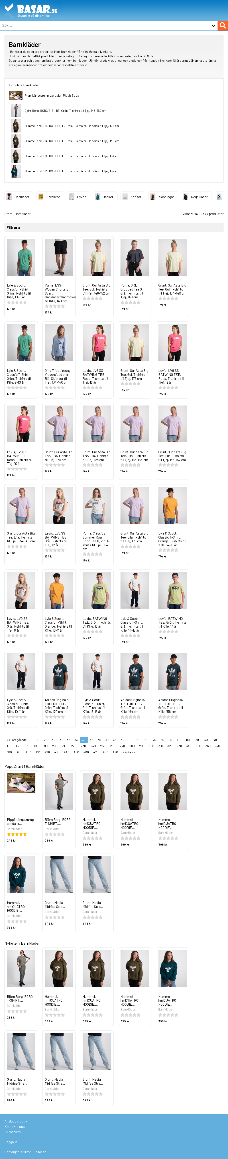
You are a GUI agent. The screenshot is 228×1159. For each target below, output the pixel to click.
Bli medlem (12, 1132)
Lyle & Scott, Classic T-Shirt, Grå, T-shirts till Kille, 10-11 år (18, 705)
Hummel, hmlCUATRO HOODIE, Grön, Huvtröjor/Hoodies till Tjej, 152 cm (72, 171)
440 (66, 752)
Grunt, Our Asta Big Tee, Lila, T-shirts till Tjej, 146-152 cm (172, 456)
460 (86, 752)
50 (138, 740)
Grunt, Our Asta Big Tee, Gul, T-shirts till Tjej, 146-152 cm (96, 289)
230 (83, 746)
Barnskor (53, 197)
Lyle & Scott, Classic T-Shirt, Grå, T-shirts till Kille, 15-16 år (94, 705)
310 (161, 746)
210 (64, 746)
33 (76, 740)
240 (93, 746)
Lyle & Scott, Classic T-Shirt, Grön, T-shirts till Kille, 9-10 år (19, 376)
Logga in (10, 1142)
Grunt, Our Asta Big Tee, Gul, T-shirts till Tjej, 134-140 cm (172, 289)
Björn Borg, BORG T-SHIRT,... (58, 821)
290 (142, 746)
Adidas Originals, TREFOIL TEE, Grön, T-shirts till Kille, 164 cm (132, 705)
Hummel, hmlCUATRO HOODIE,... (91, 823)
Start (8, 213)
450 (76, 752)
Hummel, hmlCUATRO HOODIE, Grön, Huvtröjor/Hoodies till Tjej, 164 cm (72, 156)
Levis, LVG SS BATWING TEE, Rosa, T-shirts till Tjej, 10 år (19, 458)
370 (217, 746)
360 (208, 746)
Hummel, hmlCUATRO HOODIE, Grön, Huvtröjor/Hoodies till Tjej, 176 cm (72, 126)
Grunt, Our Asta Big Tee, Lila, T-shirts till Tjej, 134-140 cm (21, 537)
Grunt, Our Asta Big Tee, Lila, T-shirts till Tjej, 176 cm (134, 537)
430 (56, 752)
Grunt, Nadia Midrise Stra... (55, 904)
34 (84, 740)
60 (146, 740)
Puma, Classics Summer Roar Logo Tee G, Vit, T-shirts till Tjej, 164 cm (96, 541)
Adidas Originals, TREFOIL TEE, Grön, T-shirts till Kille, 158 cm (170, 705)
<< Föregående (16, 740)
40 (130, 740)
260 (112, 746)
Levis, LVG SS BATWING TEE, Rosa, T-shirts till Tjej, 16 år (95, 376)
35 (91, 740)
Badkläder (21, 197)
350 (198, 746)
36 (99, 740)
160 (18, 746)
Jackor (108, 197)
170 (27, 746)
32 (68, 740)
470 (95, 752)
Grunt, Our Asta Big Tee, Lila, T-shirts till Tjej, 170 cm (59, 456)
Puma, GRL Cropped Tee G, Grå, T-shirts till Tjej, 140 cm (131, 291)
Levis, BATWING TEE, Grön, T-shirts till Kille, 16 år (97, 622)
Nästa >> (128, 752)
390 (18, 752)
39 (122, 740)
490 (115, 752)
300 (151, 746)
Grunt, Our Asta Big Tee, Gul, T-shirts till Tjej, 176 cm (134, 374)
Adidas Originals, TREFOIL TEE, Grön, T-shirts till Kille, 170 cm (57, 705)
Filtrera (13, 227)
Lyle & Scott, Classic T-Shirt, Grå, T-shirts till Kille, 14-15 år (131, 624)
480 (105, 752)
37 (107, 740)
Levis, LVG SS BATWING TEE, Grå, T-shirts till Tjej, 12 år (56, 539)
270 (122, 746)
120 (196, 740)
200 (54, 746)
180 (36, 746)
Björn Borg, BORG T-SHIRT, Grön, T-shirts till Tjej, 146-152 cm (65, 110)
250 (103, 746)
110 (188, 740)
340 (188, 746)
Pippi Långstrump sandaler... (20, 821)
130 (205, 740)
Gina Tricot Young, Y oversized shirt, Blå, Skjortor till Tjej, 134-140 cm (58, 376)
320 (170, 746)
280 (132, 746)
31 (61, 740)
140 (214, 740)
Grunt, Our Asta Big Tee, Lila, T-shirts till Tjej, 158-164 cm (134, 456)
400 (28, 752)
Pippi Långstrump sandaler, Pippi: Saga (52, 95)
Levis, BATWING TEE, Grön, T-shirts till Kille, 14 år (172, 622)
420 (47, 752)
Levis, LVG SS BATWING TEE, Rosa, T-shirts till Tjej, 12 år (171, 376)
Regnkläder (199, 197)
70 (154, 740)
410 (38, 752)
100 (179, 740)
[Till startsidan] (31, 2)
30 (53, 740)
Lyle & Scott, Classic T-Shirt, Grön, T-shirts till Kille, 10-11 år (19, 291)
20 (45, 740)
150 (9, 746)
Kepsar (135, 197)
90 (170, 740)
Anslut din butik (15, 1121)
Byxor (81, 197)
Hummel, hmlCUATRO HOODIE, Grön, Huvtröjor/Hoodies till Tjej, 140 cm (72, 141)
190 (45, 746)
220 (73, 746)
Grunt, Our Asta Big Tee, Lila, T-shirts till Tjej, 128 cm (96, 456)
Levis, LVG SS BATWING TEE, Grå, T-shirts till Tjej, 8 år (18, 624)
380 (9, 752)
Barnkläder (23, 213)
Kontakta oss (14, 1126)
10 (38, 740)
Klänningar (166, 197)
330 (179, 746)
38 (114, 740)
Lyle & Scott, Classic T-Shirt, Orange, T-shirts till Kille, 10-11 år (59, 624)
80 (162, 740)
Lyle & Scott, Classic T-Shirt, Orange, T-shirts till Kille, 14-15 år (172, 539)
